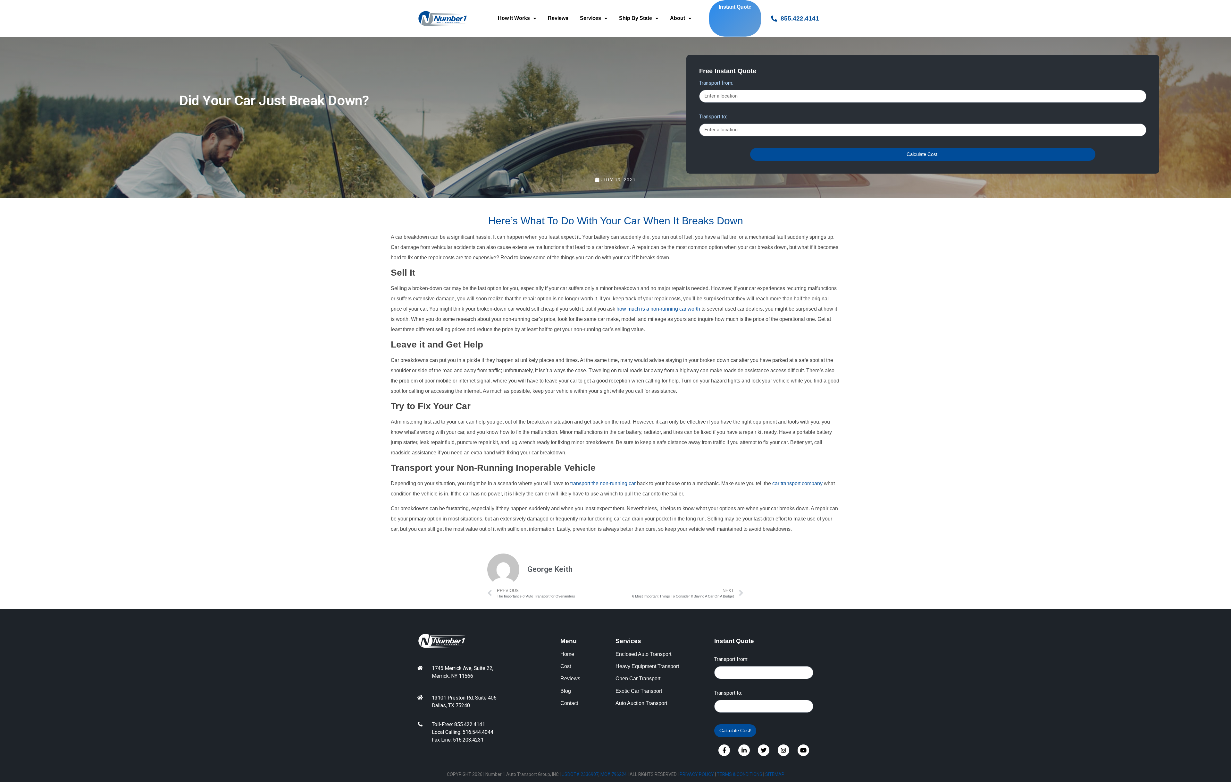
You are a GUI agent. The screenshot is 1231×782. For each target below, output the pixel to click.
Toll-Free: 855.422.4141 (458, 724)
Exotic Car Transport (639, 691)
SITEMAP (774, 774)
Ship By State (635, 18)
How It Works (514, 18)
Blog (565, 691)
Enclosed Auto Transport (643, 654)
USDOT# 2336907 (580, 774)
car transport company (797, 483)
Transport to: (713, 117)
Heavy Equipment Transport (647, 666)
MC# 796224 (613, 774)
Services (590, 18)
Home (567, 654)
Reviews (558, 18)
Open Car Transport (638, 678)
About (677, 18)
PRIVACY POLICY (697, 774)
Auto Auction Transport (641, 703)
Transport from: (716, 83)
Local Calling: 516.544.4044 (462, 732)
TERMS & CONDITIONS (739, 774)
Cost (565, 666)
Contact (569, 703)
